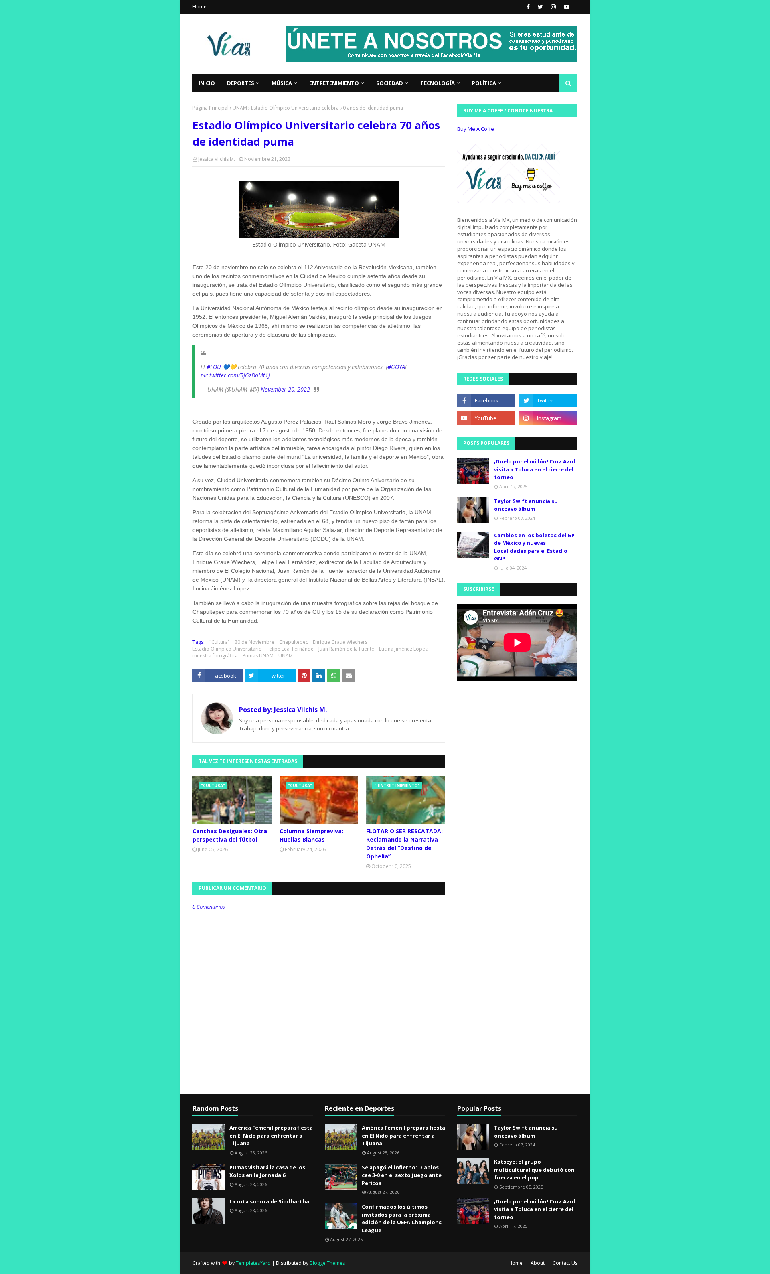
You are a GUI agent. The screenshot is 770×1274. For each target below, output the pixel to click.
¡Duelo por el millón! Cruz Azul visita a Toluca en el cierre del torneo (534, 469)
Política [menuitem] (484, 83)
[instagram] (553, 7)
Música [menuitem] (282, 83)
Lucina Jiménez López (403, 648)
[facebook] (528, 7)
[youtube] (565, 7)
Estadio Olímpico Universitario (227, 648)
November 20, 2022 (285, 389)
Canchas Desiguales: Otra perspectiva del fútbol (229, 835)
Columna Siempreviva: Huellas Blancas (311, 835)
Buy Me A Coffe (475, 128)
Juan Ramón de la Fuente (346, 648)
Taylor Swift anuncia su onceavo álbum (526, 505)
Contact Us (565, 1263)
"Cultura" (219, 642)
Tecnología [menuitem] (437, 83)
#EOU (214, 367)
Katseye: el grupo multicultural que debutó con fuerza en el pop (534, 1169)
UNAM (240, 107)
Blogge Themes (327, 1263)
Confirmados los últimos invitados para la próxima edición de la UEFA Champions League (402, 1218)
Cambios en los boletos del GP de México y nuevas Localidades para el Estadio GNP (534, 547)
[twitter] (540, 7)
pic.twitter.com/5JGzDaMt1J (235, 375)
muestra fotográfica (215, 655)
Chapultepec (293, 642)
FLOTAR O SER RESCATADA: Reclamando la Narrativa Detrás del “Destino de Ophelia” (404, 843)
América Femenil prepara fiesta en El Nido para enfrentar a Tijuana (271, 1135)
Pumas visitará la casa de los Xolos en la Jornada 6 (267, 1171)
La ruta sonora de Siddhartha (269, 1201)
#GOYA (396, 367)
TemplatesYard (253, 1263)
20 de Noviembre (254, 642)
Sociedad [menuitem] (389, 83)
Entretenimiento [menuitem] (334, 83)
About (538, 1263)
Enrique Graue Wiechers (340, 642)
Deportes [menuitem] (240, 83)
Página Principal (210, 107)
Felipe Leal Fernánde (290, 648)
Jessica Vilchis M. (216, 159)
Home (199, 6)
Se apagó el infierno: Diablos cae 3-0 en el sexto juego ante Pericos (402, 1175)
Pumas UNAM (258, 655)
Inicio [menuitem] (207, 83)
